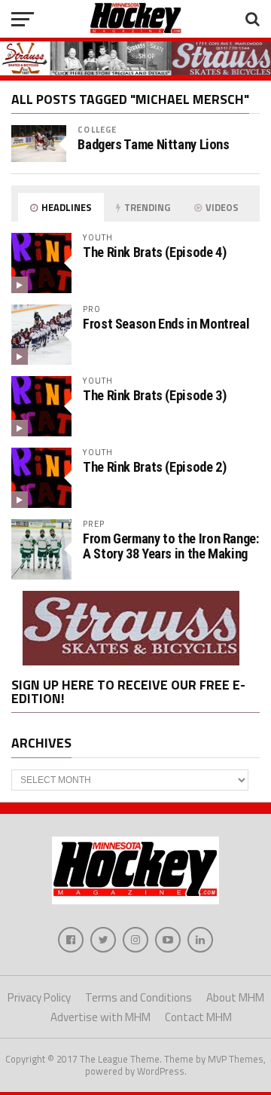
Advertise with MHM (100, 1017)
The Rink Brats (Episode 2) (154, 467)
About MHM (235, 997)
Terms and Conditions (138, 997)
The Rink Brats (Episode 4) (154, 252)
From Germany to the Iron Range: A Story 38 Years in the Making (171, 546)
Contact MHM (198, 1017)
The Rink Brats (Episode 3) (154, 395)
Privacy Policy (39, 997)
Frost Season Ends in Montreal (166, 324)
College (97, 129)
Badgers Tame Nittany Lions (153, 144)
